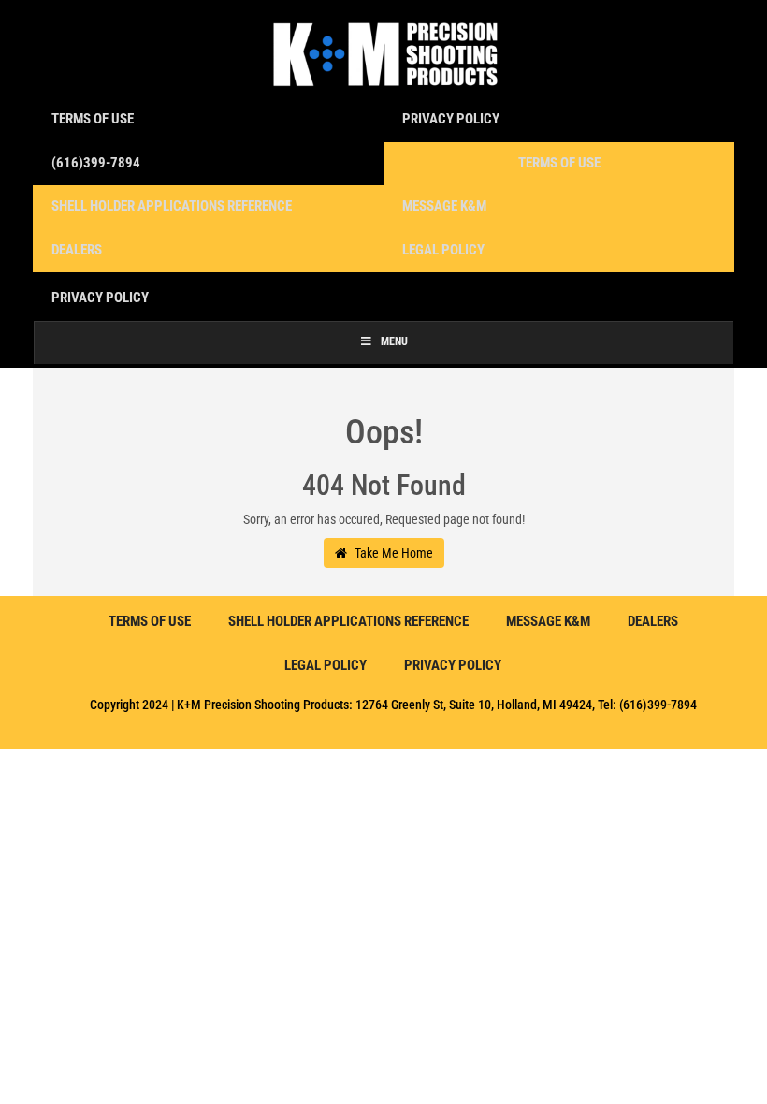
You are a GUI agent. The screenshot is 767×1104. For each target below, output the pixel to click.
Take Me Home (392, 552)
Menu (394, 341)
